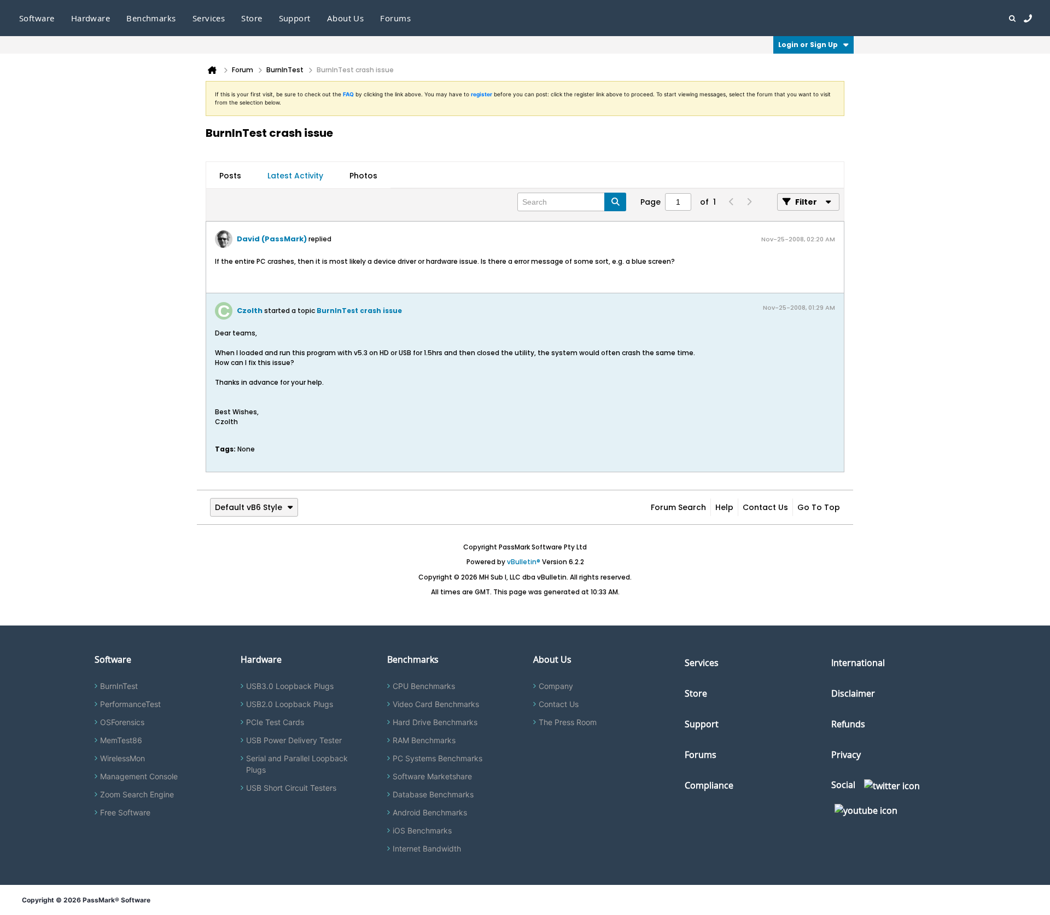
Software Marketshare (432, 776)
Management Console (139, 776)
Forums (395, 18)
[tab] (230, 175)
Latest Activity (295, 175)
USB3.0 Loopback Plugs (290, 686)
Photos (363, 175)
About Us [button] (345, 18)
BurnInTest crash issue (359, 310)
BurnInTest (119, 686)
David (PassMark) (272, 239)
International (858, 663)
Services (702, 663)
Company (556, 686)
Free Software (125, 812)
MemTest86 (121, 740)
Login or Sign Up (808, 44)
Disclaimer (853, 693)
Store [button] (251, 18)
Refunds (848, 724)
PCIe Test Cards (275, 722)
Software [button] (37, 18)
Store (696, 693)
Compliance (709, 785)
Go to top (818, 507)
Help (724, 507)
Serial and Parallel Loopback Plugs (297, 764)
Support (295, 18)
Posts (230, 175)
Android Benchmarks (430, 812)
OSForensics (122, 722)
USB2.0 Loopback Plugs (289, 704)
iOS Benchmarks (422, 830)
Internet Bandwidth (427, 848)
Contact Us (765, 507)
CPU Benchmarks (424, 686)
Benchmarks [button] (151, 18)
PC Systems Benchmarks (437, 758)
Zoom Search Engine (137, 794)
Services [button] (208, 18)
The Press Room (568, 722)
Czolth (249, 310)
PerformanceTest (130, 704)
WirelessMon (122, 758)
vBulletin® (523, 561)
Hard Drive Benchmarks (435, 722)
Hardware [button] (90, 18)
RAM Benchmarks (424, 740)
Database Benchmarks (433, 794)
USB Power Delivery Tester (294, 740)
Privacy (846, 755)
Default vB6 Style (248, 507)
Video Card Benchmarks (436, 704)
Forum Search (678, 507)
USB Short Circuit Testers (291, 787)
